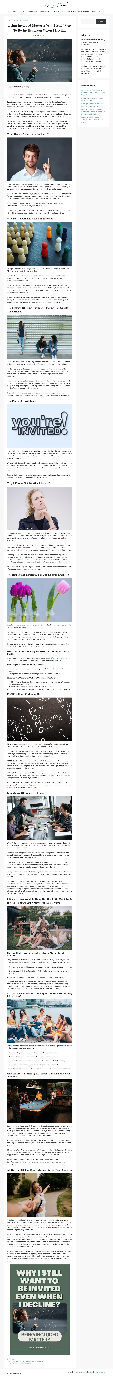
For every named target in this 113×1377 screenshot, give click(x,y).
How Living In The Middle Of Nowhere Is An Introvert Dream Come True (93, 92)
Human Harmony (58, 11)
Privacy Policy (77, 1372)
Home (14, 11)
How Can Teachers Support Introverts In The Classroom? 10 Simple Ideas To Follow (93, 111)
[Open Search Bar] (100, 11)
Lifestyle (22, 11)
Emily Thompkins (44, 36)
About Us (69, 1372)
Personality (72, 11)
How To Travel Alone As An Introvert (20, 1363)
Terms (85, 1372)
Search (101, 22)
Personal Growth (83, 11)
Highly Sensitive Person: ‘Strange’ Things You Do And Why (92, 119)
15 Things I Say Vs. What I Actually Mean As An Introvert (26, 1361)
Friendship (25, 20)
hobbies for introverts (54, 658)
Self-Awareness (32, 11)
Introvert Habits (45, 11)
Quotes (94, 11)
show (25, 87)
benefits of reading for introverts (28, 559)
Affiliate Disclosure (100, 1372)
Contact (90, 1372)
